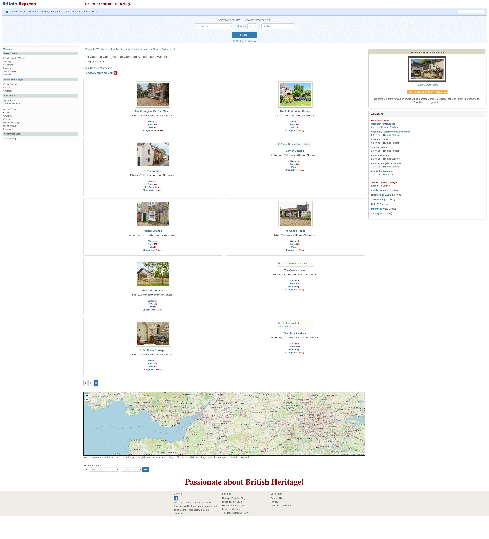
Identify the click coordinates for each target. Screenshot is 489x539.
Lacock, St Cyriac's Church (386, 163)
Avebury (7, 61)
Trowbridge (377, 199)
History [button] (32, 11)
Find (85, 469)
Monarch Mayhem (231, 509)
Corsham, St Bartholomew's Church (390, 131)
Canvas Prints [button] (71, 11)
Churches (7, 116)
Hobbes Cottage (152, 230)
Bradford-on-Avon (381, 195)
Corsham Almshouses (139, 49)
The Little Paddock (294, 333)
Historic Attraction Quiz (234, 505)
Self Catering (9, 138)
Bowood (7, 74)
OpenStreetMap (351, 454)
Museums (8, 129)
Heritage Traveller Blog (233, 498)
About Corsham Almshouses (97, 68)
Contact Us (276, 498)
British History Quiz (232, 501)
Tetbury (375, 213)
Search (244, 34)
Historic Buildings (116, 49)
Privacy (274, 501)
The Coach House (294, 230)
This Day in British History (235, 512)
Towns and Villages (13, 79)
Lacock (6, 87)
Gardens (7, 119)
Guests (242, 26)
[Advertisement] (41, 183)
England (89, 49)
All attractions (9, 100)
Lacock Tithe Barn (381, 155)
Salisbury (7, 91)
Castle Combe (10, 84)
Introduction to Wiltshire (14, 58)
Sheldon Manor (379, 147)
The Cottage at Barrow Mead (152, 111)
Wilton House (9, 71)
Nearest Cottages (162, 49)
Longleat (7, 68)
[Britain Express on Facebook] (176, 498)
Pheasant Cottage (152, 290)
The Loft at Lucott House (295, 111)
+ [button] (87, 395)
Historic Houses (11, 126)
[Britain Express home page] (41, 4)
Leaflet (342, 454)
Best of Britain (91, 11)
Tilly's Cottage (152, 171)
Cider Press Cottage (152, 350)
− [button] (87, 399)
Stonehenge (9, 65)
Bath (373, 204)
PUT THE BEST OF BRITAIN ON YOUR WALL (427, 92)
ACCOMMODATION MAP (99, 73)
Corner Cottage (295, 150)
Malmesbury (378, 209)
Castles (7, 112)
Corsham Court (379, 139)
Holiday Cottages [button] (50, 11)
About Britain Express (282, 505)
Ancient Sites (9, 109)
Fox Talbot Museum (382, 171)
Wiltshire (100, 49)
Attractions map (12, 103)
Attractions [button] (17, 11)
